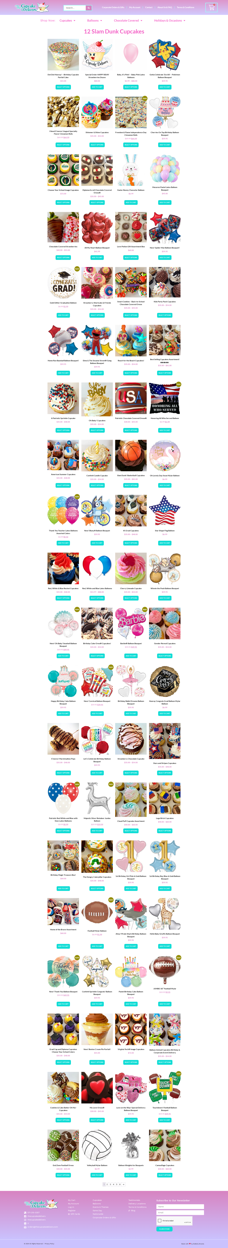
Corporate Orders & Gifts (113, 7)
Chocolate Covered (126, 20)
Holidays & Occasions (168, 20)
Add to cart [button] (97, 87)
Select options (63, 87)
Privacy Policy (49, 1244)
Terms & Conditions (185, 7)
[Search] (89, 7)
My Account (134, 7)
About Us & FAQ (164, 7)
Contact (148, 7)
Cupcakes (66, 20)
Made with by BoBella (190, 1244)
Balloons (93, 20)
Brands (201, 1244)
